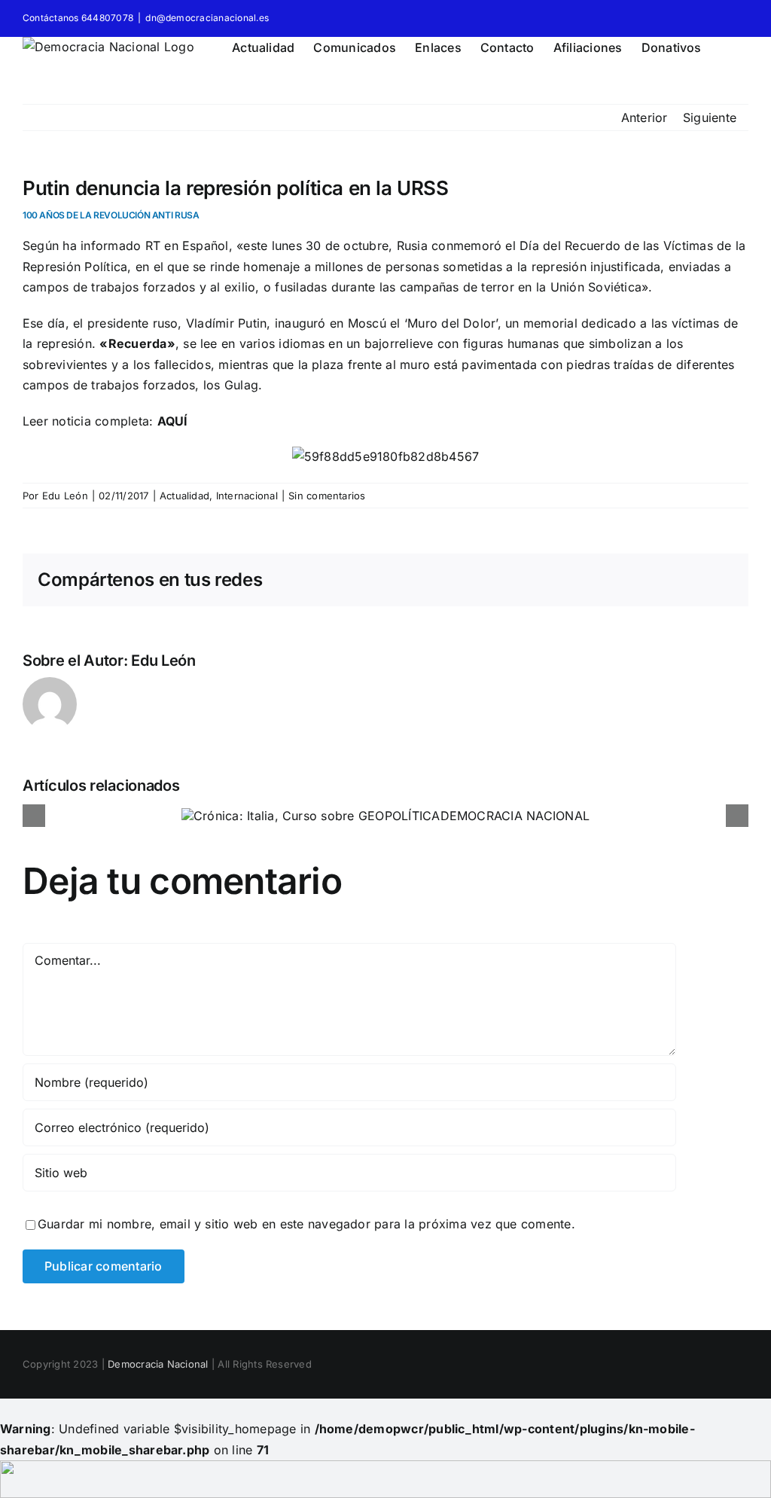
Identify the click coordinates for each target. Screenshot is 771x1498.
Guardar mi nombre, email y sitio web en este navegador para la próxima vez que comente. (306, 1223)
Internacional (247, 496)
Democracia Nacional (158, 1364)
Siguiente (709, 117)
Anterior (644, 117)
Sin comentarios (327, 496)
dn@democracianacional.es (207, 17)
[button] (725, 45)
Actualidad (184, 496)
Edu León (65, 496)
